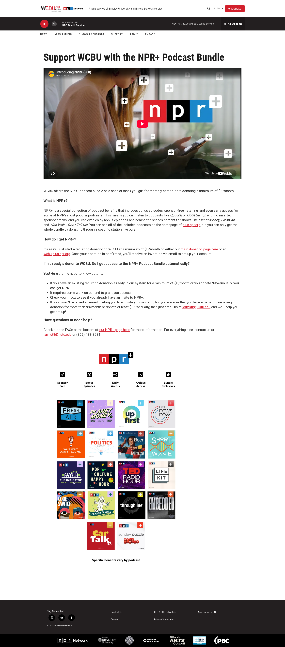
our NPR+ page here (114, 330)
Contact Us (116, 612)
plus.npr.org (191, 225)
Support (117, 34)
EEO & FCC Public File (165, 612)
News (43, 34)
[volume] (54, 24)
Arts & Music (63, 34)
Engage (150, 34)
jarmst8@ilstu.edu (196, 307)
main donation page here (199, 249)
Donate (236, 8)
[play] (44, 24)
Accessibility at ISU (207, 612)
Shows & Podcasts (91, 34)
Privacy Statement (164, 619)
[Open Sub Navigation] (49, 34)
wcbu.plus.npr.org (57, 254)
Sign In (218, 8)
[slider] (59, 24)
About (134, 34)
